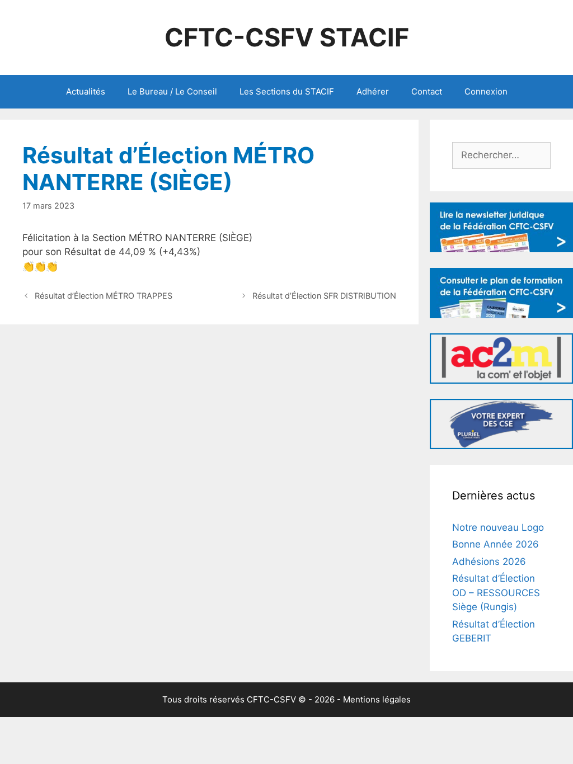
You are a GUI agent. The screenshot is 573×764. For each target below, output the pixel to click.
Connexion (486, 91)
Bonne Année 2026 (495, 544)
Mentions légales (377, 699)
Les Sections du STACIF (286, 91)
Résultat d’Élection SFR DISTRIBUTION (324, 295)
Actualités (85, 91)
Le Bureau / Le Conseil (172, 91)
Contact (426, 91)
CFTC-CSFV (271, 699)
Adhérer (372, 91)
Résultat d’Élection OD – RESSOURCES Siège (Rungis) (496, 592)
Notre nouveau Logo (498, 527)
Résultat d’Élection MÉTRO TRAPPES (103, 295)
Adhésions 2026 (489, 561)
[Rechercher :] (501, 155)
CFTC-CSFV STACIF (287, 37)
